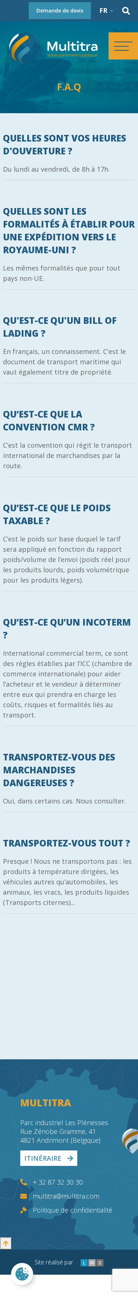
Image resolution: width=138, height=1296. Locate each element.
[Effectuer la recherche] (126, 10)
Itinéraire (42, 1158)
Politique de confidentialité (72, 1210)
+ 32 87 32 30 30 (58, 1182)
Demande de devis (59, 10)
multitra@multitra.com (66, 1196)
